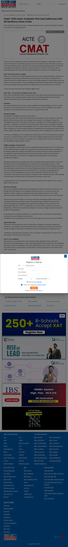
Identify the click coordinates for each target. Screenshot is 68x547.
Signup (34, 288)
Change (38, 282)
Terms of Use (41, 285)
